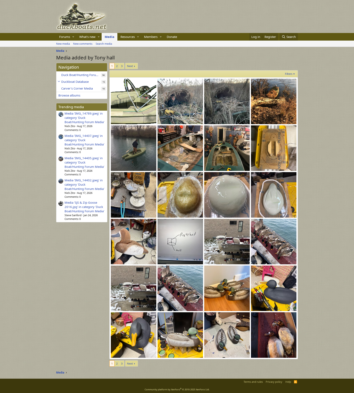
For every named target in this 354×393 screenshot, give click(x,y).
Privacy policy (274, 382)
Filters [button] (288, 74)
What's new (87, 37)
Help (288, 382)
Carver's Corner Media (77, 88)
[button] (73, 37)
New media (63, 43)
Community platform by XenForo (177, 389)
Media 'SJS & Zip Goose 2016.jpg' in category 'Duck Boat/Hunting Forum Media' (84, 206)
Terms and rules (253, 382)
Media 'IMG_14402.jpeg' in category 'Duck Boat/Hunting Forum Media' (84, 184)
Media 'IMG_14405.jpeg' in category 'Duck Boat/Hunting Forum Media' (84, 162)
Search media (104, 43)
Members (151, 37)
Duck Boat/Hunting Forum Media (81, 75)
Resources (127, 37)
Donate (172, 37)
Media (109, 37)
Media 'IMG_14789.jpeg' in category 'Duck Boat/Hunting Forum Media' (84, 117)
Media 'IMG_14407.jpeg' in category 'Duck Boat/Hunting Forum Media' (84, 140)
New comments (82, 43)
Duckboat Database (75, 82)
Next (130, 66)
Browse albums (69, 95)
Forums (64, 37)
